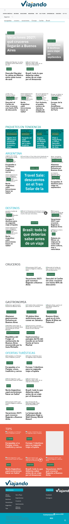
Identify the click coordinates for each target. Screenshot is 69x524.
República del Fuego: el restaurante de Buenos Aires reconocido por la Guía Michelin (13, 341)
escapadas (8, 21)
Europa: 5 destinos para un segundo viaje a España (11, 222)
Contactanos (48, 515)
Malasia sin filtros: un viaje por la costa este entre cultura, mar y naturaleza (57, 243)
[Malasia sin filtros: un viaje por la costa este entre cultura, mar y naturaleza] (57, 232)
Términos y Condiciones (12, 522)
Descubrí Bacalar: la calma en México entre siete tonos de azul (14, 76)
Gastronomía (19, 504)
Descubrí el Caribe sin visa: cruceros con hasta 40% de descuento (11, 106)
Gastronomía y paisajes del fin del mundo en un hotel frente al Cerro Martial (34, 340)
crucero (16, 21)
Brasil (48, 21)
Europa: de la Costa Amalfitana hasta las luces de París (57, 106)
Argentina (31, 13)
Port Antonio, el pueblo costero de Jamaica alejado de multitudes (41, 107)
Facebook (49, 495)
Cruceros (58, 13)
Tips (37, 13)
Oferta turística (7, 13)
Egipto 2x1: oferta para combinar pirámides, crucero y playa (11, 142)
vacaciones (25, 21)
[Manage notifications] (65, 520)
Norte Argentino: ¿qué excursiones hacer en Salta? (26, 107)
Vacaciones (23, 13)
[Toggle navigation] (4, 10)
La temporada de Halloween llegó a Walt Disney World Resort (34, 416)
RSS (51, 518)
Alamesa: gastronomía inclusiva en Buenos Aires (56, 167)
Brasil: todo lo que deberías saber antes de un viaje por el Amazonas (34, 76)
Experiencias (50, 13)
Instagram (49, 498)
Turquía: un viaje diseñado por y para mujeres (27, 141)
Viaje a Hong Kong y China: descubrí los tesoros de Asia (56, 142)
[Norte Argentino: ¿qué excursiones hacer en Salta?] (27, 97)
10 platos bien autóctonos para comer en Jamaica (34, 318)
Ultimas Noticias (18, 507)
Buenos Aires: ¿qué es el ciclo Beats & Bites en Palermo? (53, 319)
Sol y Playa (42, 13)
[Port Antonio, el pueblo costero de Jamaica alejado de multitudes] (42, 97)
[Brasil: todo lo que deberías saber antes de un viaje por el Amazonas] (34, 218)
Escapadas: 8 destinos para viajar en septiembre (54, 50)
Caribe (41, 21)
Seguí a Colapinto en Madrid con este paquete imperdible (41, 142)
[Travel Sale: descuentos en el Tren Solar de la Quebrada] (34, 163)
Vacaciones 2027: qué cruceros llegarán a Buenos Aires (21, 43)
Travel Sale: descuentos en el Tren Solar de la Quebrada (34, 184)
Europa (34, 21)
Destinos (16, 13)
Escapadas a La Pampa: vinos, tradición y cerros (13, 369)
